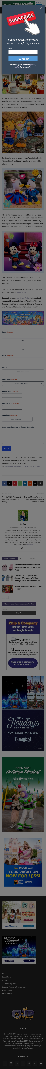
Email (10, 48)
